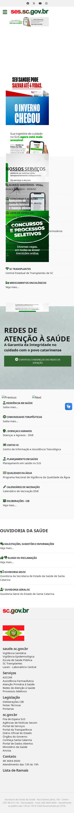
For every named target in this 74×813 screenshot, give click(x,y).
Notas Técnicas (12, 705)
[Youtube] (40, 3)
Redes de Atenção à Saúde (19, 688)
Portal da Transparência (17, 729)
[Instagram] (46, 3)
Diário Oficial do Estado (17, 733)
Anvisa (7, 750)
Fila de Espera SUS (14, 719)
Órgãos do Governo (15, 736)
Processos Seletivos (15, 691)
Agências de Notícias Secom (20, 722)
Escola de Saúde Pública (17, 660)
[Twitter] (34, 3)
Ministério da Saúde (15, 747)
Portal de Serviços (14, 726)
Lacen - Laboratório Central (19, 667)
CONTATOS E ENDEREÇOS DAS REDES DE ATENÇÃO (39, 361)
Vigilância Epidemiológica (18, 656)
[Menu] (5, 12)
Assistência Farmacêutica (18, 681)
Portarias (8, 708)
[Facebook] (28, 3)
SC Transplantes (12, 663)
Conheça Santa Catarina (17, 740)
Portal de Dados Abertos (18, 743)
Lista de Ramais (15, 770)
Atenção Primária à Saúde (18, 684)
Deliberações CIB (13, 701)
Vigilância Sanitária (14, 653)
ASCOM (7, 677)
